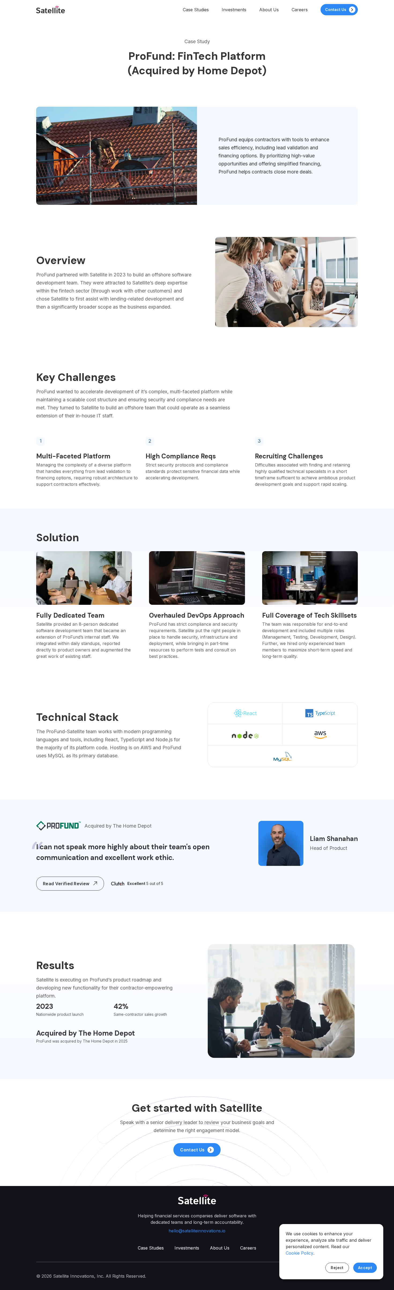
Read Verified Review (66, 883)
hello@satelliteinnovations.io (197, 1230)
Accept (365, 1267)
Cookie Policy (299, 1253)
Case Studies (196, 9)
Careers (300, 9)
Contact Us (335, 9)
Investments (234, 9)
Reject (337, 1267)
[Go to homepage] (50, 9)
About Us (269, 9)
